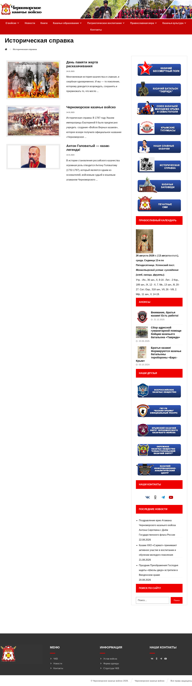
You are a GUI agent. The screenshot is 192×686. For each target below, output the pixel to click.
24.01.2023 (70, 71)
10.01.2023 (70, 155)
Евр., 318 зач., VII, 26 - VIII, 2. (161, 289)
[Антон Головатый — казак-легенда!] (33, 156)
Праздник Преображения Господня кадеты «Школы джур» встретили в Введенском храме (158, 570)
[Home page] (6, 49)
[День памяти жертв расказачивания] (33, 79)
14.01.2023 (70, 112)
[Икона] (159, 241)
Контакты (58, 668)
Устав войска (110, 658)
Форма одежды (111, 663)
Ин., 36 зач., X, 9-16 (153, 280)
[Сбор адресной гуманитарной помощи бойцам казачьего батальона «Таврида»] (142, 332)
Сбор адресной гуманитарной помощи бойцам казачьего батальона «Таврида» (166, 332)
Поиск (177, 600)
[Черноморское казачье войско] (21, 9)
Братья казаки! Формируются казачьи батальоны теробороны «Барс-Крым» (158, 354)
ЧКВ (55, 658)
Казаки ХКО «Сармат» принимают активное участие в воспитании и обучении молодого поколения (158, 550)
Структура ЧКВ (111, 668)
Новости (57, 663)
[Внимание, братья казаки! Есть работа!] (142, 317)
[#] (147, 497)
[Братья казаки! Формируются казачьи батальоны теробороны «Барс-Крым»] (142, 352)
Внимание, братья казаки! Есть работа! (164, 314)
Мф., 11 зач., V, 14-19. (148, 294)
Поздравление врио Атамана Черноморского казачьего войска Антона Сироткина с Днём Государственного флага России (157, 527)
